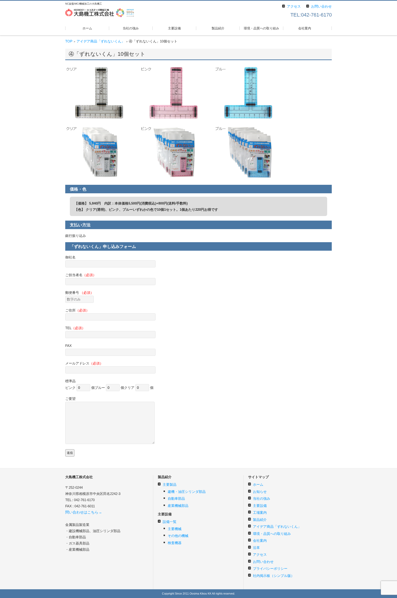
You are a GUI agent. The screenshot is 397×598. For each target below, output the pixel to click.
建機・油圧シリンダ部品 (187, 492)
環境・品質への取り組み (261, 28)
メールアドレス (84, 363)
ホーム (87, 28)
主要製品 (169, 484)
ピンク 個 (80, 388)
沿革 (256, 548)
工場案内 (260, 512)
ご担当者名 (80, 275)
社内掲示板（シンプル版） (273, 576)
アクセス (260, 554)
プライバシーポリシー (270, 568)
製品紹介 (218, 28)
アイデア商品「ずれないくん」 (101, 41)
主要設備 (174, 28)
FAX (68, 346)
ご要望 (70, 399)
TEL (75, 328)
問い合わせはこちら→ (83, 512)
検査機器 (174, 543)
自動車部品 (176, 498)
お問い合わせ (263, 562)
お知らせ (260, 492)
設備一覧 (169, 522)
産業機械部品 (178, 506)
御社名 (70, 257)
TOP (68, 41)
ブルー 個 (109, 388)
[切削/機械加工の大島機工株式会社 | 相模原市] (99, 12)
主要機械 (174, 529)
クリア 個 (138, 388)
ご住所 (77, 310)
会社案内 (304, 28)
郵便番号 (79, 293)
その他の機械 (178, 536)
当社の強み (131, 28)
